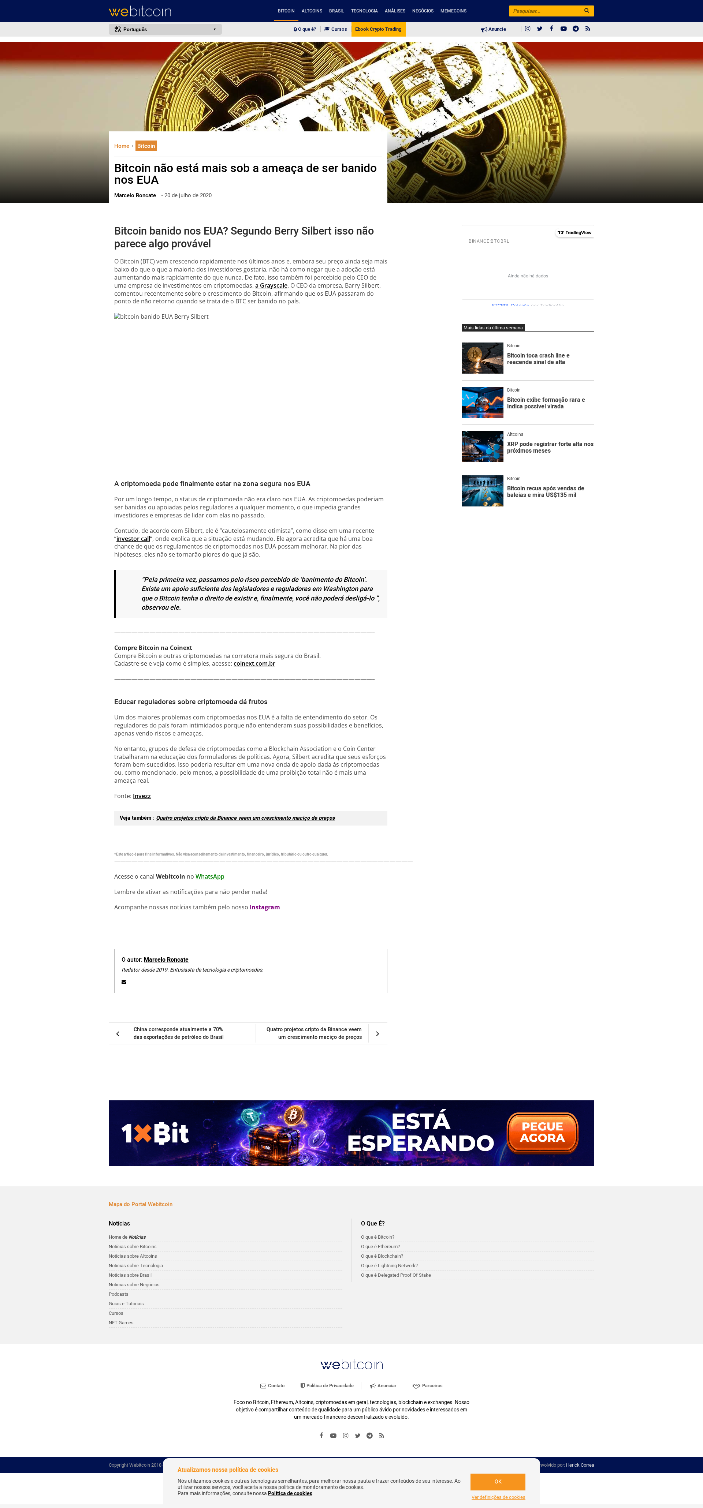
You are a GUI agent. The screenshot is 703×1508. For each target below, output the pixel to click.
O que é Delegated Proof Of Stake (396, 1275)
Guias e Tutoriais (126, 1303)
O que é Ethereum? (380, 1246)
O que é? (306, 29)
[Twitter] (539, 29)
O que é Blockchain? (382, 1256)
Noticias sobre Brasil (130, 1275)
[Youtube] (563, 29)
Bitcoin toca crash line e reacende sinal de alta (538, 359)
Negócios (423, 11)
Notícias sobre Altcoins (133, 1256)
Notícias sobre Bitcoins (133, 1246)
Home (122, 146)
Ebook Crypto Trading (378, 29)
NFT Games (121, 1322)
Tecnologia (364, 11)
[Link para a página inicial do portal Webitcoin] (351, 1364)
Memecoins (453, 11)
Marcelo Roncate (166, 959)
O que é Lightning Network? (389, 1265)
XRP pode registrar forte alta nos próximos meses (550, 447)
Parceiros (432, 1385)
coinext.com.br (254, 663)
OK (498, 1482)
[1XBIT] (351, 1133)
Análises (395, 11)
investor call (133, 539)
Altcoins (312, 11)
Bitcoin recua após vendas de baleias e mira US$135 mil (545, 492)
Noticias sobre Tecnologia (136, 1265)
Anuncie (496, 29)
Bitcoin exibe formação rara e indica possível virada (546, 403)
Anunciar (386, 1385)
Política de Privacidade (329, 1385)
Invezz (142, 796)
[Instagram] (527, 29)
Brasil (336, 11)
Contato (275, 1385)
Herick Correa (580, 1465)
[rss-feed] (588, 29)
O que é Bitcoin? (377, 1237)
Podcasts (119, 1294)
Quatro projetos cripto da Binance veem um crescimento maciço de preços (245, 818)
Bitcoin (286, 11)
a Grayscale (271, 285)
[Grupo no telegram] (575, 29)
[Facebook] (551, 29)
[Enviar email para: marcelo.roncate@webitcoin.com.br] (124, 982)
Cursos (338, 29)
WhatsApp (210, 876)
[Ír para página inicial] (165, 11)
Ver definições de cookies (498, 1497)
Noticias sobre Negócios (134, 1284)
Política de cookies (290, 1493)
